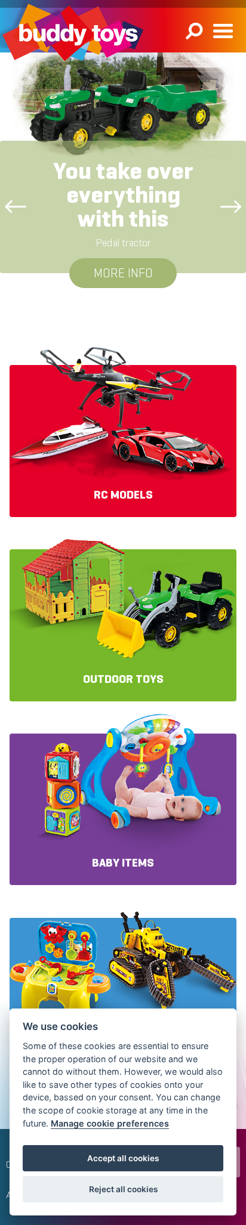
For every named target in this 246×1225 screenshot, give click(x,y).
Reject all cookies (123, 1189)
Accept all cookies (123, 1158)
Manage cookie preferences (110, 1123)
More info (123, 273)
